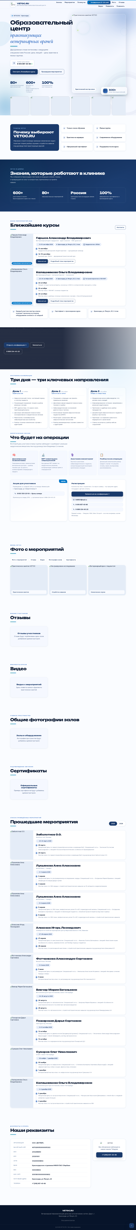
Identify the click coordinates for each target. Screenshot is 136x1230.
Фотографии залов (55, 560)
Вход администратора (68, 1220)
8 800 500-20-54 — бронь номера (29, 493)
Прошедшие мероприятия (51, 72)
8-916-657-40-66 (82, 504)
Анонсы (59, 2)
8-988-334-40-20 (82, 509)
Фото (114, 2)
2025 (113, 824)
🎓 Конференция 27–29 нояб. (99, 2)
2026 (121, 824)
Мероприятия (70, 2)
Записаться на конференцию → (97, 494)
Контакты (120, 227)
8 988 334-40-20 (13, 351)
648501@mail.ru (81, 500)
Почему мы (81, 2)
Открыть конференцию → (16, 345)
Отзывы (121, 2)
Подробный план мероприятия (62, 261)
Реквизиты (110, 6)
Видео (100, 6)
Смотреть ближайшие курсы (24, 72)
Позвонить (120, 6)
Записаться (42, 261)
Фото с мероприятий (19, 560)
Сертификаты (71, 560)
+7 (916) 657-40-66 (109, 1155)
